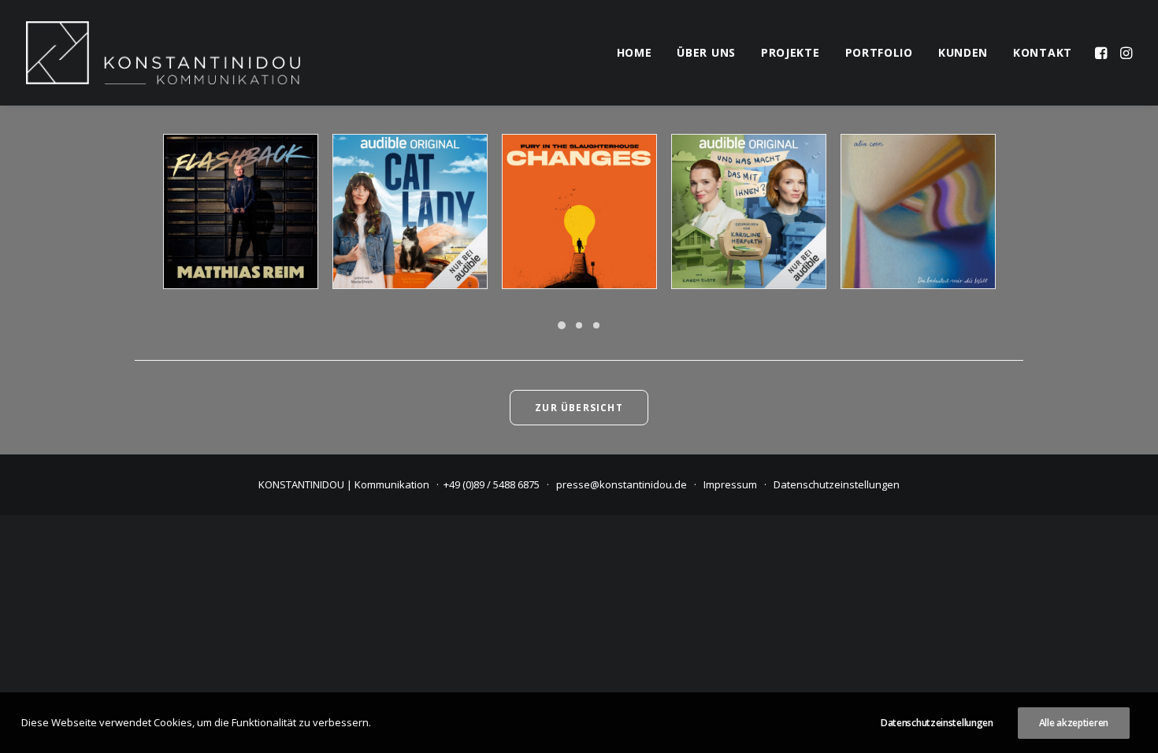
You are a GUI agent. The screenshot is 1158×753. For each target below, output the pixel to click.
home (634, 52)
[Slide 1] (561, 325)
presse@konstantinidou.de (621, 484)
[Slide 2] (579, 325)
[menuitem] (634, 53)
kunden (963, 52)
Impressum (730, 484)
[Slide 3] (596, 325)
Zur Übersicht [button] (579, 407)
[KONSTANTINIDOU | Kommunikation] (163, 52)
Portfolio (879, 52)
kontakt (1042, 52)
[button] (1102, 53)
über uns (706, 52)
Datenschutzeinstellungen (837, 484)
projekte (790, 52)
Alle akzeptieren (1073, 722)
